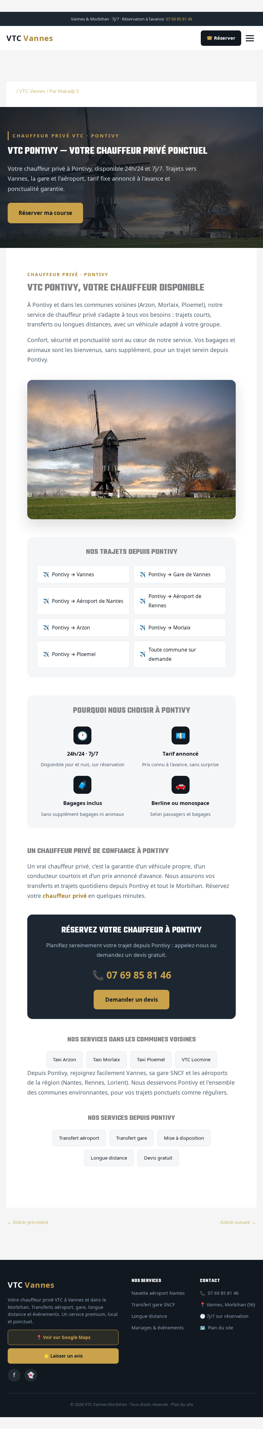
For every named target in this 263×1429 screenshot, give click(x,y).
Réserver (221, 38)
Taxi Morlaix (106, 1059)
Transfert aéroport (79, 1138)
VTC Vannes (32, 91)
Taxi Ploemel (151, 1059)
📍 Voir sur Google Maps (63, 1337)
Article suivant (238, 1222)
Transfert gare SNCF (153, 1305)
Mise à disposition (184, 1138)
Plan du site (220, 1328)
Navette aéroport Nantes (158, 1293)
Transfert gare (131, 1138)
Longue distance (109, 1157)
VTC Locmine (196, 1059)
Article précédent (27, 1222)
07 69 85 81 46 (179, 19)
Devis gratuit (158, 1157)
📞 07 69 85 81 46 (131, 974)
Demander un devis (131, 999)
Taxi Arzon (64, 1059)
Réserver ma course (45, 213)
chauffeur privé (65, 895)
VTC (29, 38)
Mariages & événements (158, 1328)
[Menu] (251, 38)
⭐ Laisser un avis (63, 1356)
